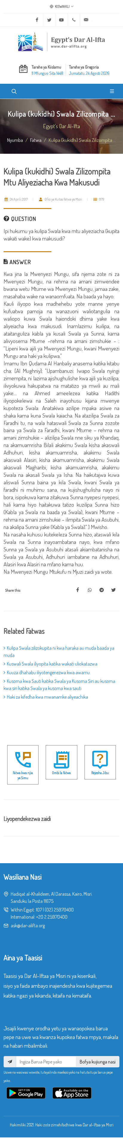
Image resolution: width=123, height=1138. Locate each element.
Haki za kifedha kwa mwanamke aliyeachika (47, 697)
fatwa (35, 140)
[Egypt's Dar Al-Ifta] (61, 42)
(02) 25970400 (59, 910)
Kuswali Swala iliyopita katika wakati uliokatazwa (52, 664)
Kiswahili (62, 6)
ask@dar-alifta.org (28, 925)
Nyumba (15, 140)
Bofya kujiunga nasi (98, 1062)
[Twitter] (49, 20)
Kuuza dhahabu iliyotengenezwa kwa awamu (48, 672)
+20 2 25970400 (51, 917)
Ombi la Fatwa (61, 772)
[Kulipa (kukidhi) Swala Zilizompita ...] (78, 590)
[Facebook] (37, 20)
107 (39, 910)
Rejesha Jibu (100, 772)
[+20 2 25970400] (74, 20)
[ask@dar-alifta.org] (86, 20)
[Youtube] (61, 20)
